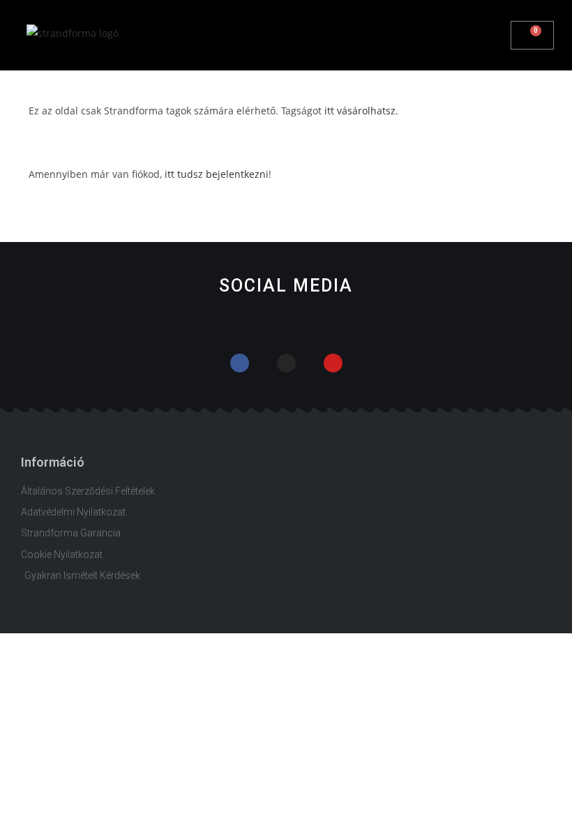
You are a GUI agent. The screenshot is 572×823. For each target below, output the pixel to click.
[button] (500, 35)
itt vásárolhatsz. (361, 110)
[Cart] (532, 35)
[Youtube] (333, 363)
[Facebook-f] (239, 363)
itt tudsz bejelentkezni (217, 174)
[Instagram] (286, 363)
